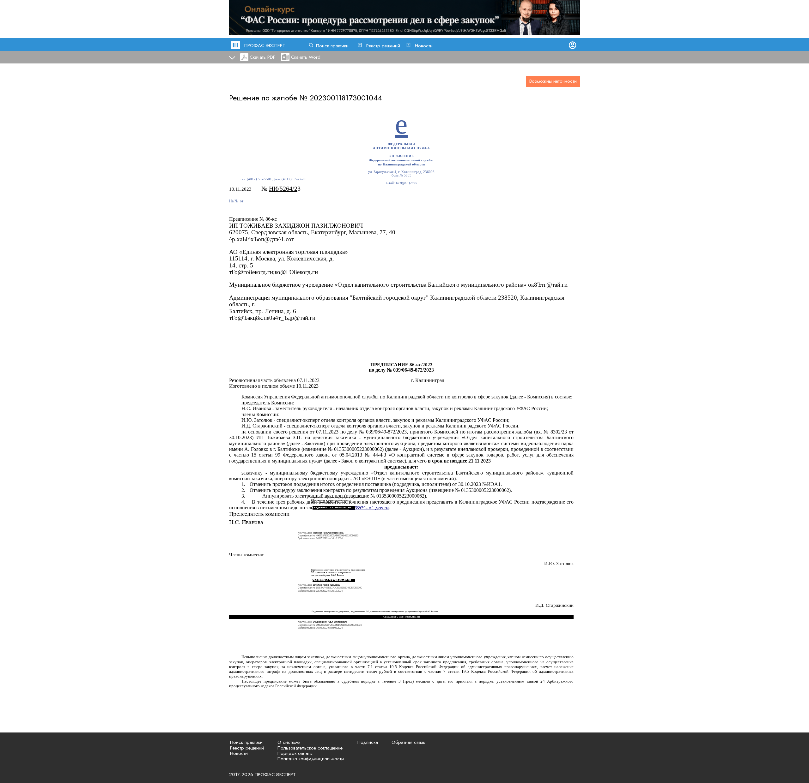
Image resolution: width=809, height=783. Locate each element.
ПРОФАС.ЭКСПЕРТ (264, 45)
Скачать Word (305, 57)
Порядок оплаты (295, 753)
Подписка (367, 742)
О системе (288, 742)
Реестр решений (383, 45)
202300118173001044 (346, 97)
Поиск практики (332, 45)
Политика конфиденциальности (310, 758)
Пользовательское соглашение (310, 747)
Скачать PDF (262, 57)
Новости (424, 45)
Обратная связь (408, 742)
